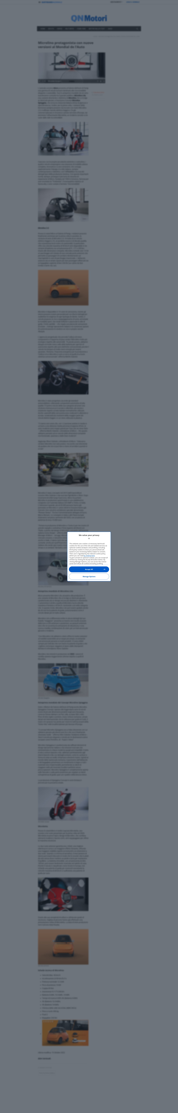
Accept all (89, 569)
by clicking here (89, 556)
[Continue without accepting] (89, 538)
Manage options (89, 576)
